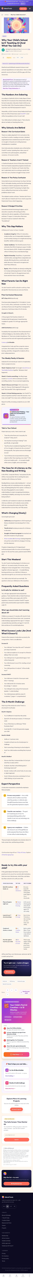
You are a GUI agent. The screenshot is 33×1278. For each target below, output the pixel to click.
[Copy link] (7, 994)
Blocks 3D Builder (6, 1215)
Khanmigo (17, 538)
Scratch (10, 378)
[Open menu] (30, 8)
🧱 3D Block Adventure (18, 888)
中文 (4, 1206)
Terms (3, 1261)
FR (14, 1206)
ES (11, 1206)
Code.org (4, 342)
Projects (4, 1228)
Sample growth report (7, 1245)
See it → (23, 3)
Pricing (3, 1253)
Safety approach (6, 1243)
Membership (5, 1235)
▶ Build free (9, 972)
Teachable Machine (7, 370)
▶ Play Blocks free (16, 1183)
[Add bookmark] (3, 57)
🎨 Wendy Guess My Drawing (18, 904)
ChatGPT (23, 114)
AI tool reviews (5, 1238)
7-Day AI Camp (21, 852)
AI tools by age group (7, 854)
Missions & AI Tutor (6, 1223)
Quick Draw (26, 368)
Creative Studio (6, 1220)
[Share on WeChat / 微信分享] (16, 990)
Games (4, 1225)
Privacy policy (5, 1258)
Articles (7, 14)
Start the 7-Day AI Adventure (11, 88)
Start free (23, 8)
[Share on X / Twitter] (7, 990)
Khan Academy (8, 538)
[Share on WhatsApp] (12, 990)
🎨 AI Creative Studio (18, 930)
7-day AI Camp (5, 1218)
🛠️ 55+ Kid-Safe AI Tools (18, 941)
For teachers (5, 1256)
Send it (17, 1139)
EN (7, 1206)
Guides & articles (6, 1240)
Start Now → (16, 1054)
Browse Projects (16, 1109)
